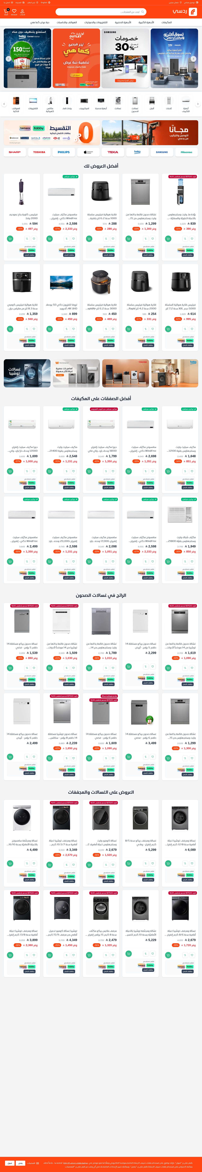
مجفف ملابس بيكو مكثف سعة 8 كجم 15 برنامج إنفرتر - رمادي (102, 934)
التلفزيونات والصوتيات (95, 22)
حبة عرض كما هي (39, 22)
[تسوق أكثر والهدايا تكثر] (174, 58)
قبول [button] (10, 1163)
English (44, 2)
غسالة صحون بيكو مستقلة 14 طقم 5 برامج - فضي (22, 646)
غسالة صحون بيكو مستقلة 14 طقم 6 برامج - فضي (140, 736)
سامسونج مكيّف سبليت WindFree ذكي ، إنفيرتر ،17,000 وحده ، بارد (64, 218)
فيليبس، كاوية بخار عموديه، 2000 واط (23, 216)
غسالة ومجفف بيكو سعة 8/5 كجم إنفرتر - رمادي (140, 843)
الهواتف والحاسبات (67, 22)
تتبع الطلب (31, 2)
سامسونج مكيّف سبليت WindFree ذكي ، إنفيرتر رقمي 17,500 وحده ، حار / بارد (24, 543)
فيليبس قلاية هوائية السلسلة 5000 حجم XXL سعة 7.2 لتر (180, 306)
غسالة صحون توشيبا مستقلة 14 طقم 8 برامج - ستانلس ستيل (62, 738)
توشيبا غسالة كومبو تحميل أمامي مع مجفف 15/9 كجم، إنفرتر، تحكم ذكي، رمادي (62, 935)
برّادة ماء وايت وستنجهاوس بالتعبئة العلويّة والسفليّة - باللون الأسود (182, 218)
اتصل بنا (7, 2)
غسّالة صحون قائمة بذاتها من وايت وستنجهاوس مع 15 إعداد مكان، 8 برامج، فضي (141, 218)
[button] (33, 1163)
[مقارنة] (185, 239)
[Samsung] (125, 58)
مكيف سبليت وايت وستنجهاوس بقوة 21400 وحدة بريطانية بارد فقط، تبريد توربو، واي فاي (62, 452)
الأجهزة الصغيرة (123, 22)
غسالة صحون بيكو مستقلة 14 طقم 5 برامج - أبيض (140, 646)
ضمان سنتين (173, 2)
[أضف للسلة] (168, 239)
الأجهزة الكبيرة (146, 22)
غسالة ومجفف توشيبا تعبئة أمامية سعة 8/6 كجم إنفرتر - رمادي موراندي (181, 934)
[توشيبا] (39, 152)
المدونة (18, 2)
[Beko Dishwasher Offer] (27, 58)
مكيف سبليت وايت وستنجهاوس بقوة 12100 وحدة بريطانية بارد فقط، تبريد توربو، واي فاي (180, 452)
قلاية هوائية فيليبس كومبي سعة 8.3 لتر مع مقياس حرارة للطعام (22, 308)
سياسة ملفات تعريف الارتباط (75, 1163)
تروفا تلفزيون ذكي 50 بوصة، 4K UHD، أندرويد (61, 306)
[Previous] (198, 104)
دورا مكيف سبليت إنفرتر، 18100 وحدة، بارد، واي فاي (102, 449)
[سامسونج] (162, 152)
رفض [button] (20, 1163)
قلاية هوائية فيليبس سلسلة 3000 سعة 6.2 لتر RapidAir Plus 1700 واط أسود (101, 308)
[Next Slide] (8, 59)
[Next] (4, 104)
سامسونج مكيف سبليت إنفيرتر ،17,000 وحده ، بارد (103, 539)
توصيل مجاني (189, 2)
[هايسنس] (186, 152)
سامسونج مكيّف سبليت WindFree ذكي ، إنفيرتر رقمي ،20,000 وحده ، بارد (142, 451)
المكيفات (167, 22)
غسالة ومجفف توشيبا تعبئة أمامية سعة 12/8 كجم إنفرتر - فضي (180, 844)
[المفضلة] (14, 10)
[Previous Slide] (193, 59)
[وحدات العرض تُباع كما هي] (76, 58)
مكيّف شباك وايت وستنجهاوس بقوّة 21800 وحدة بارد (182, 541)
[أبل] (88, 152)
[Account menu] (22, 11)
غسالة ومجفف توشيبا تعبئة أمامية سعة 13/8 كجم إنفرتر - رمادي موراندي (22, 934)
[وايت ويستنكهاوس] (76, 373)
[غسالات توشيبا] (27, 373)
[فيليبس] (64, 152)
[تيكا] (113, 152)
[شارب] (15, 152)
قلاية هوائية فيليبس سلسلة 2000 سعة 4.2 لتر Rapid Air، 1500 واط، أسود (141, 308)
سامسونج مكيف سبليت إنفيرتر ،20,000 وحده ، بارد (63, 539)
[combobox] (101, 11)
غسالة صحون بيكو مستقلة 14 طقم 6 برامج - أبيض (22, 736)
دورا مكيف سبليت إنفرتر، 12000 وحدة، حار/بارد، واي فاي (24, 451)
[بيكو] (137, 152)
